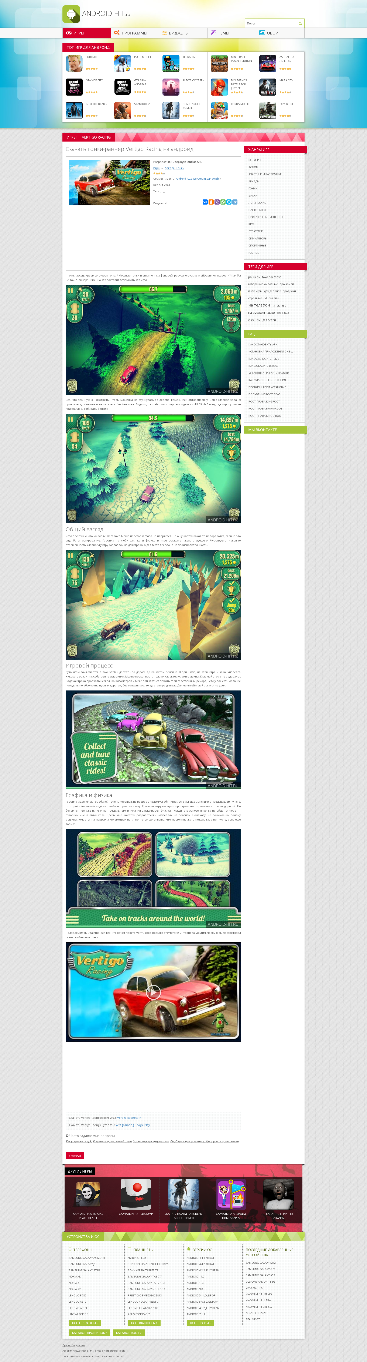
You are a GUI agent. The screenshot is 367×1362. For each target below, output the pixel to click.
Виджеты (178, 33)
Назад (75, 1156)
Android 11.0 (195, 1276)
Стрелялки (255, 298)
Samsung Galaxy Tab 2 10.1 (146, 1283)
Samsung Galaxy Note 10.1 (146, 1289)
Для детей (269, 320)
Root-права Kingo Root (265, 416)
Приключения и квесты (265, 217)
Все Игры (254, 160)
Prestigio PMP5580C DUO (145, 1295)
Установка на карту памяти (151, 1141)
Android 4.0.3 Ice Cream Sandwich (197, 178)
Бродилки (289, 291)
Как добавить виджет (264, 366)
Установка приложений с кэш (112, 1141)
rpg (251, 224)
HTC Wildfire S (78, 1314)
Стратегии (255, 231)
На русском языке (261, 312)
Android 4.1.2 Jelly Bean (203, 1308)
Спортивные (257, 245)
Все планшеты (143, 1323)
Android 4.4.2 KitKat (200, 1264)
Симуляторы (257, 238)
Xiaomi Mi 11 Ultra (258, 1300)
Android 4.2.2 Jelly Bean (203, 1270)
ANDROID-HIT (105, 13)
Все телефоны (84, 1323)
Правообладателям (73, 1345)
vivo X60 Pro (254, 1288)
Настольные (257, 210)
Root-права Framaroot (265, 408)
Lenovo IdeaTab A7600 (143, 1308)
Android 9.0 (195, 1289)
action (253, 167)
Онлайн (274, 298)
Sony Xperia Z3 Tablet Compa (148, 1264)
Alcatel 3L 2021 (256, 1313)
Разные (253, 253)
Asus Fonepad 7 (139, 1314)
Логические (257, 203)
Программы (134, 33)
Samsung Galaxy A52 (260, 1275)
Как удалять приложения (222, 1141)
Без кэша (283, 313)
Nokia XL (74, 1276)
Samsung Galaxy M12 (261, 1263)
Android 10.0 (195, 1283)
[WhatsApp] (223, 202)
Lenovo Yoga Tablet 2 (143, 1301)
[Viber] (217, 202)
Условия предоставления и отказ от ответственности (94, 1350)
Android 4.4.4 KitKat (200, 1258)
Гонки (180, 168)
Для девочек (272, 291)
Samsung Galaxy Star (84, 1270)
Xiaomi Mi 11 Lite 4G (259, 1294)
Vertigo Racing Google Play (133, 1125)
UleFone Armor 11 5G (260, 1281)
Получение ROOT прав (264, 394)
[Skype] (228, 202)
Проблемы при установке (187, 1141)
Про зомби (287, 284)
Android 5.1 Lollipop (201, 1295)
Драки (252, 196)
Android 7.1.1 (196, 1314)
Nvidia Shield (137, 1258)
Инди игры (255, 291)
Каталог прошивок (89, 1333)
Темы (223, 33)
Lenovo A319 (77, 1301)
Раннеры (254, 277)
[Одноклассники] (211, 202)
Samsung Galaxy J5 (82, 1264)
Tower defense (271, 277)
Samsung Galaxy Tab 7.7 (145, 1276)
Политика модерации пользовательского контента (92, 1356)
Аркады (170, 168)
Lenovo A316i (78, 1308)
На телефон (259, 305)
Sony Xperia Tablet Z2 (143, 1270)
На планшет (280, 305)
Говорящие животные (263, 284)
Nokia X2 (75, 1289)
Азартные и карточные (265, 174)
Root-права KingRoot (264, 401)
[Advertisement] (153, 238)
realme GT (253, 1319)
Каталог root (128, 1333)
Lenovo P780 (77, 1295)
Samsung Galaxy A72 (260, 1269)
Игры (78, 33)
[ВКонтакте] (205, 202)
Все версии (200, 1323)
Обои (272, 33)
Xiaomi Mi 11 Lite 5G (259, 1307)
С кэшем (254, 320)
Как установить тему (263, 359)
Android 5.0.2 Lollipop (202, 1301)
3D (265, 298)
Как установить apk (78, 1141)
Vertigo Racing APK (129, 1118)
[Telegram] (234, 202)
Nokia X (74, 1283)
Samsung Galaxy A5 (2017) (87, 1258)
